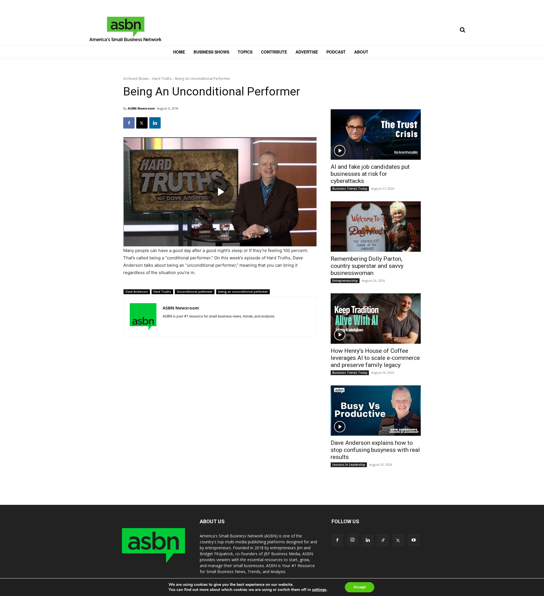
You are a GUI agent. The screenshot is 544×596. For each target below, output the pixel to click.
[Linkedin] (155, 123)
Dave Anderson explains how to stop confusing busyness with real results (375, 449)
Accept (359, 587)
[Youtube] (413, 540)
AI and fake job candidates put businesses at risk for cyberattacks (370, 173)
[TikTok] (383, 540)
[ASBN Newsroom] (143, 316)
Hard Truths (161, 78)
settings (319, 589)
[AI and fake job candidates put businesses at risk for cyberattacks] (376, 134)
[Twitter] (142, 123)
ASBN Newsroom (141, 108)
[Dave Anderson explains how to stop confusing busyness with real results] (376, 410)
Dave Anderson (137, 292)
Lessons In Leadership (348, 465)
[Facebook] (129, 123)
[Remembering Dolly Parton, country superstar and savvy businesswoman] (376, 226)
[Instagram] (352, 540)
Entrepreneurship (345, 281)
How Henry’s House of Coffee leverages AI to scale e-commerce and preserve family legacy (375, 357)
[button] (462, 30)
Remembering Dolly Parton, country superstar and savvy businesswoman (367, 265)
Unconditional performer (194, 292)
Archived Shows (135, 78)
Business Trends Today (349, 189)
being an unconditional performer (243, 292)
